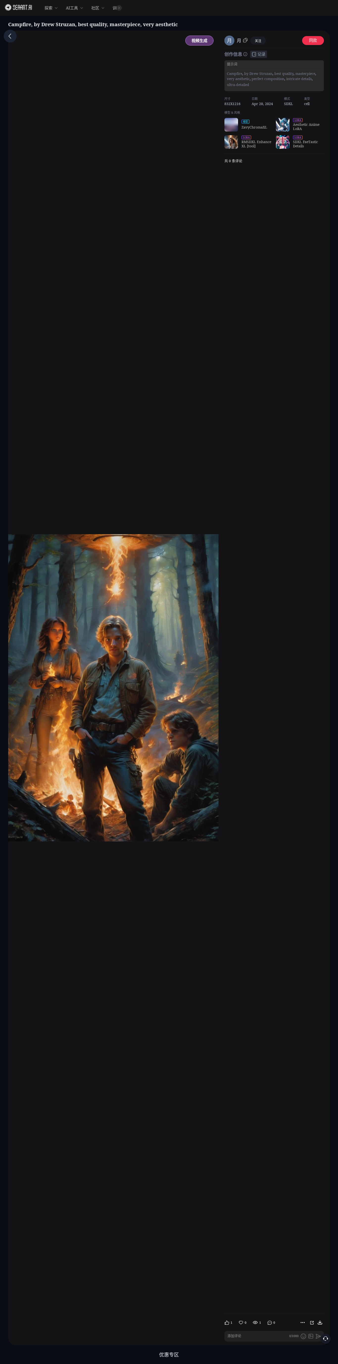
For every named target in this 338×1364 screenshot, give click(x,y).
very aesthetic (238, 78)
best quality (283, 73)
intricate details (298, 78)
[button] (229, 8)
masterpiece (304, 73)
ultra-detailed (238, 84)
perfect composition (267, 78)
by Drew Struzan (257, 73)
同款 (313, 40)
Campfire (234, 73)
